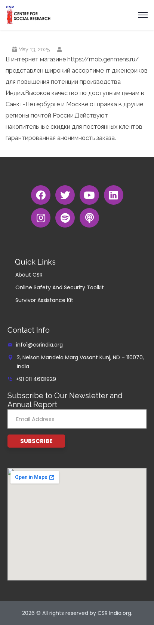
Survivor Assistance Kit (44, 300)
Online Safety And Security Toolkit (59, 287)
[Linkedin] (113, 195)
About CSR (29, 274)
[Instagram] (40, 218)
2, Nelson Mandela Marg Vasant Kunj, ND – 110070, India (80, 362)
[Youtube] (89, 195)
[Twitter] (65, 195)
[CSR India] (28, 14)
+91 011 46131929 (36, 379)
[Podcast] (89, 218)
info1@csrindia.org (39, 344)
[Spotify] (65, 218)
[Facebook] (40, 195)
